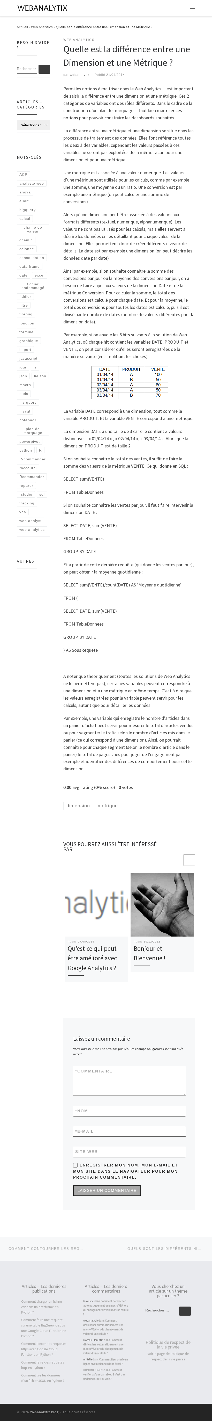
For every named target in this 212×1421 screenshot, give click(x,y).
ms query (28, 402)
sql (42, 494)
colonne (26, 249)
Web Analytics (42, 27)
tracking (26, 503)
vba (22, 512)
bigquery (27, 210)
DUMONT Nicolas (93, 1370)
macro (25, 385)
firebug (26, 314)
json (23, 376)
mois (23, 394)
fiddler (25, 296)
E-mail (84, 1131)
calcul (24, 218)
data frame (29, 266)
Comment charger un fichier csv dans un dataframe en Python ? (41, 1307)
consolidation (31, 258)
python (25, 450)
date (23, 275)
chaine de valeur (33, 229)
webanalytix (79, 75)
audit (24, 201)
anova (25, 192)
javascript (28, 358)
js (35, 367)
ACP (23, 174)
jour (23, 367)
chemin (26, 240)
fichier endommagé (32, 286)
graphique (28, 341)
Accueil (22, 27)
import (25, 349)
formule (26, 332)
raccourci (28, 468)
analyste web (31, 183)
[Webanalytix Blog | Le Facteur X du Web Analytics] (43, 7)
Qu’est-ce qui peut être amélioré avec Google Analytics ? (92, 958)
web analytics (32, 529)
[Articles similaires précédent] (177, 860)
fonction (26, 323)
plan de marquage (33, 430)
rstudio (25, 494)
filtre (23, 305)
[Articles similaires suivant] (189, 860)
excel (39, 275)
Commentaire (93, 1071)
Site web (86, 1151)
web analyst (30, 521)
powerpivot (29, 441)
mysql (24, 411)
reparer (26, 485)
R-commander (32, 459)
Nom (81, 1111)
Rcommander (31, 477)
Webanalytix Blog (44, 1412)
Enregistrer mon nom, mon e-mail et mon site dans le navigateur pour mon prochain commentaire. (125, 1171)
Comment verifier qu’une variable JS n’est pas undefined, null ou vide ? (104, 1374)
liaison (40, 376)
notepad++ (29, 420)
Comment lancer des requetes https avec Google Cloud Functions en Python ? (43, 1349)
